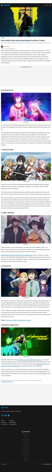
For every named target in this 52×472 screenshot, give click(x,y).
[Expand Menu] (47, 5)
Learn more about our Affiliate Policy (7, 381)
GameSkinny (26, 450)
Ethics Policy (11, 420)
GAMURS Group (48, 464)
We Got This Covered (26, 444)
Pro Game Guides (26, 434)
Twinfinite (26, 435)
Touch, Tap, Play (26, 455)
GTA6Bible (26, 460)
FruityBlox (26, 457)
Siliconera (26, 442)
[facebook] (8, 415)
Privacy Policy (3, 422)
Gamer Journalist (26, 448)
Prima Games (26, 441)
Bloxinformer (26, 459)
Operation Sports (26, 451)
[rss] (2, 415)
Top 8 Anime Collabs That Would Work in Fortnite (18, 320)
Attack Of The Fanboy (26, 439)
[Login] (49, 5)
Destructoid (26, 446)
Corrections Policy (12, 424)
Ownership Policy (12, 422)
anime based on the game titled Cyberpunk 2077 (29, 359)
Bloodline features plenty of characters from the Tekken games (17, 255)
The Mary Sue (26, 453)
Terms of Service (4, 424)
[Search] (44, 5)
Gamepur (26, 437)
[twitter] (5, 415)
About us (3, 420)
